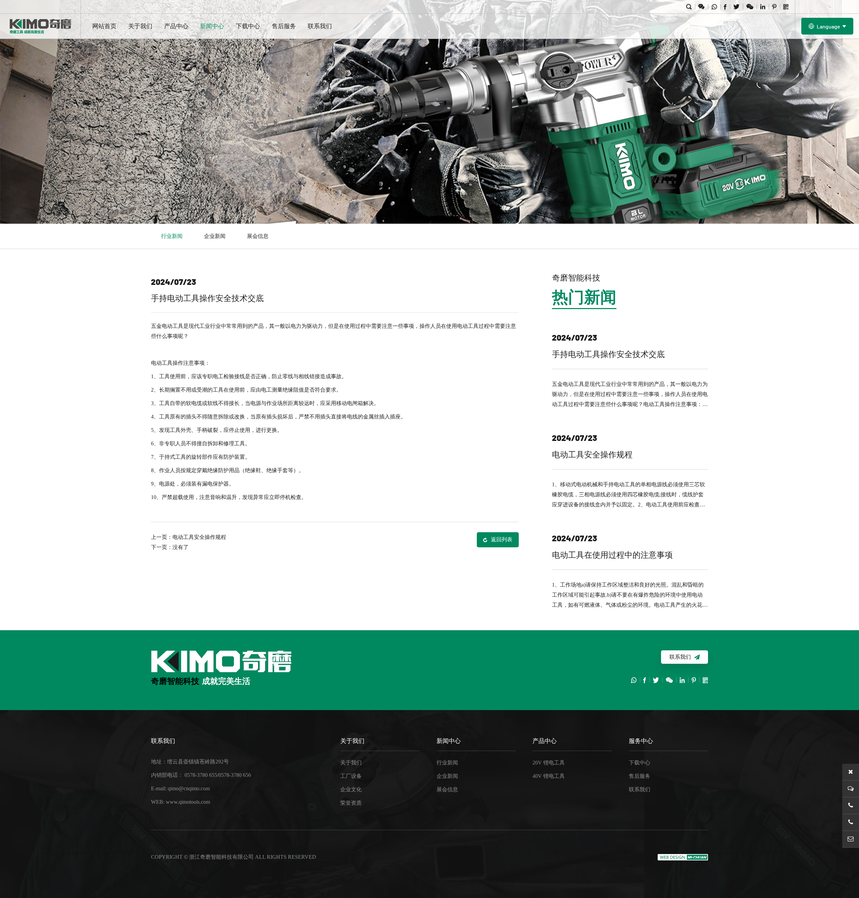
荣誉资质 (351, 803)
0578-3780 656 (234, 775)
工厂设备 (351, 776)
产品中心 (176, 26)
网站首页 (104, 26)
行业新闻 (172, 236)
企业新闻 (214, 236)
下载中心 (248, 26)
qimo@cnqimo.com (189, 788)
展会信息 (257, 236)
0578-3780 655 (201, 775)
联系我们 (320, 26)
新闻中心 (212, 26)
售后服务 (284, 26)
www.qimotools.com (188, 802)
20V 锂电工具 (549, 762)
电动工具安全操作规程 (199, 537)
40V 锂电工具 (549, 776)
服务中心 (641, 741)
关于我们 (140, 26)
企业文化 (351, 789)
